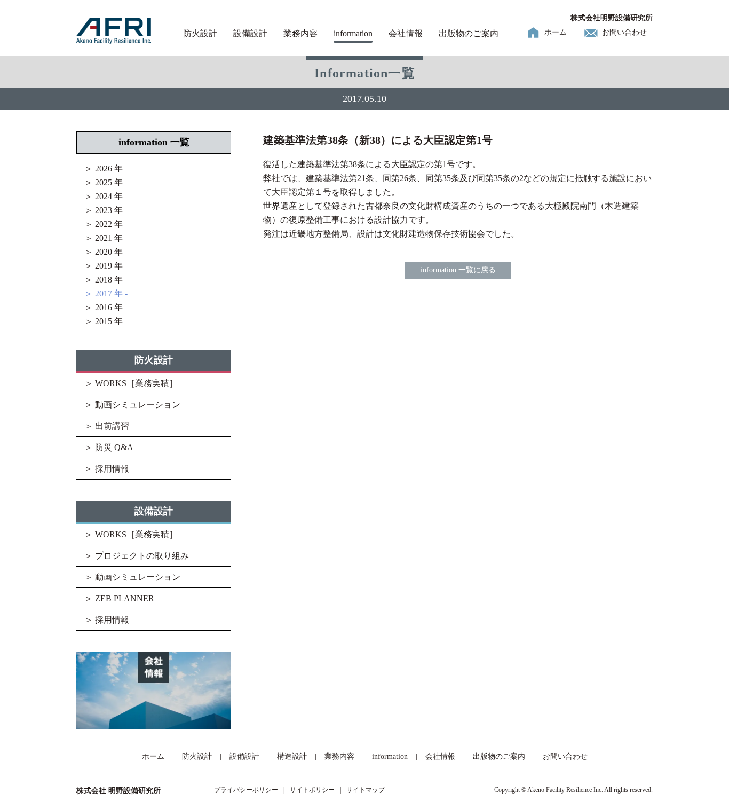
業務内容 (300, 33)
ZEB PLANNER (124, 598)
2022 (103, 224)
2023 (103, 210)
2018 (103, 279)
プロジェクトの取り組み (142, 555)
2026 (103, 168)
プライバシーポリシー (246, 790)
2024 (103, 196)
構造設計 (292, 756)
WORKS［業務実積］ (136, 383)
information (353, 33)
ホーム (555, 32)
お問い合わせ (624, 32)
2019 (103, 265)
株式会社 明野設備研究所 (118, 791)
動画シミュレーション (137, 404)
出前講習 (112, 425)
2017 (103, 293)
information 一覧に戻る (458, 270)
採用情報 (112, 468)
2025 (103, 182)
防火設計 (200, 33)
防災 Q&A (114, 447)
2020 (103, 251)
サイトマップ (365, 790)
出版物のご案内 (468, 33)
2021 (103, 237)
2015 (103, 321)
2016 (103, 307)
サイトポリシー (312, 790)
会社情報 (406, 33)
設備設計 (250, 33)
